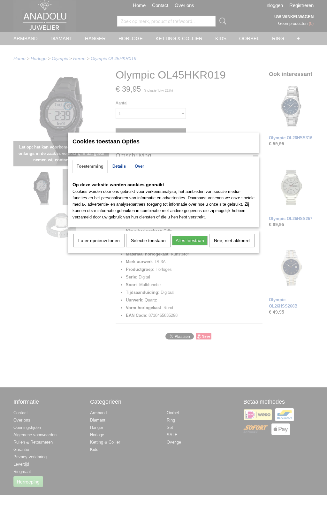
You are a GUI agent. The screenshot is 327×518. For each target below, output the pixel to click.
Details (119, 166)
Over (139, 166)
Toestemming (90, 166)
